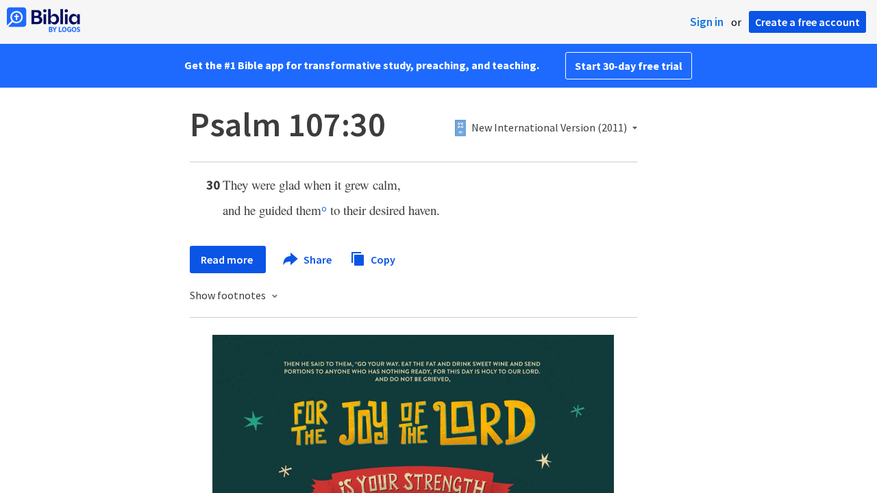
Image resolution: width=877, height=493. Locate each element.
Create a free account (807, 22)
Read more (228, 259)
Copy (382, 259)
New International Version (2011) (549, 128)
